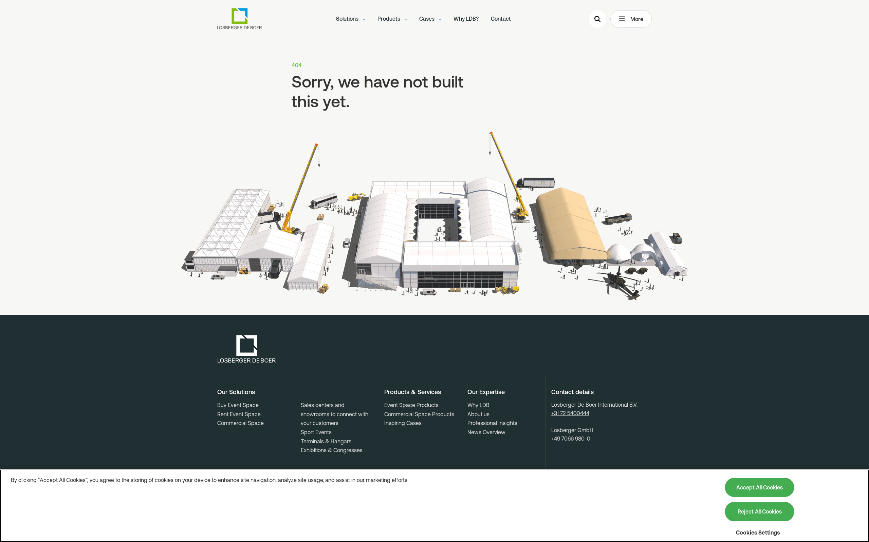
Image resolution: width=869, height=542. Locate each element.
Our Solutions (236, 392)
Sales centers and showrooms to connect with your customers (334, 414)
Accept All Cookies (759, 487)
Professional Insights (492, 423)
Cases (427, 19)
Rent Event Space (239, 414)
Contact (501, 19)
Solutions (348, 19)
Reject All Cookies (760, 511)
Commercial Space (240, 423)
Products (389, 19)
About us (478, 414)
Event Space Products (411, 405)
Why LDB (478, 405)
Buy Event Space (238, 405)
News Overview (486, 432)
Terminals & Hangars (326, 441)
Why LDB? (466, 19)
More (636, 19)
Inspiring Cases (403, 423)
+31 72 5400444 (570, 413)
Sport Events (316, 432)
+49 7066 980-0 (570, 438)
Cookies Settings (758, 532)
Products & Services (412, 392)
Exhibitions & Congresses (332, 450)
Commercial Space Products (419, 414)
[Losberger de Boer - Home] (246, 349)
